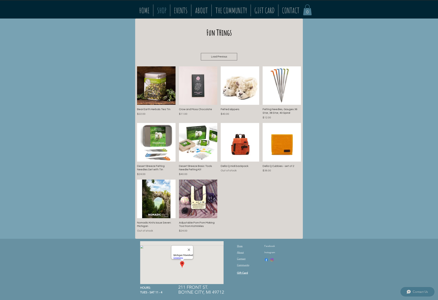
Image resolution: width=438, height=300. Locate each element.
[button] (307, 9)
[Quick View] (156, 85)
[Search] (299, 9)
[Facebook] (266, 260)
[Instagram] (272, 260)
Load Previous (219, 56)
